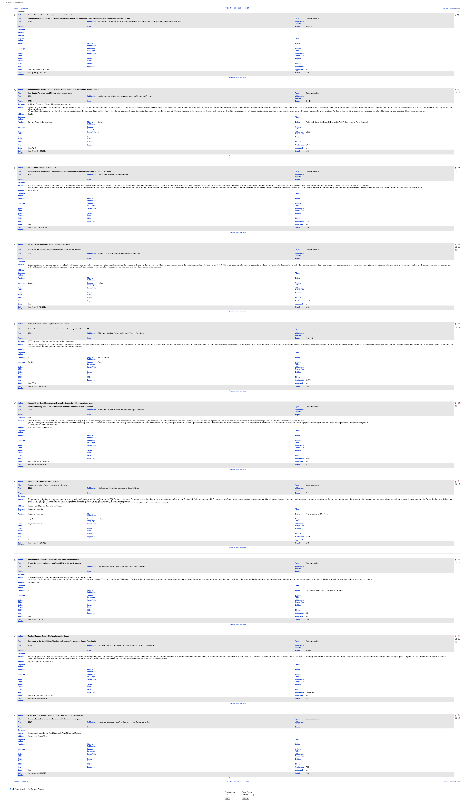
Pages (297, 26)
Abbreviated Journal (299, 22)
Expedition (91, 66)
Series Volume (20, 59)
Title (19, 18)
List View (445, 8)
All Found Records (18, 789)
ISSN (19, 63)
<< (226, 8)
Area (19, 66)
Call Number (21, 74)
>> (243, 8)
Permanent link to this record (237, 77)
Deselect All (24, 8)
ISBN (89, 63)
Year (19, 21)
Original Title (298, 49)
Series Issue (89, 59)
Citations (452, 8)
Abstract (21, 33)
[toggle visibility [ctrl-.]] (7, 787)
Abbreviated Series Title (299, 54)
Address (21, 36)
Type (297, 18)
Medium (298, 63)
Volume (20, 26)
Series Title (91, 54)
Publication (91, 21)
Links (457, 12)
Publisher (21, 44)
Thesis (297, 39)
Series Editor (20, 54)
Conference (299, 66)
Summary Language (91, 49)
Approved (299, 70)
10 (240, 8)
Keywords (21, 29)
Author (20, 15)
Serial (297, 73)
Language (21, 49)
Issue (89, 26)
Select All (16, 8)
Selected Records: (37, 789)
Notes (20, 70)
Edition (298, 58)
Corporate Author (21, 40)
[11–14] (246, 8)
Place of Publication (91, 45)
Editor (297, 44)
